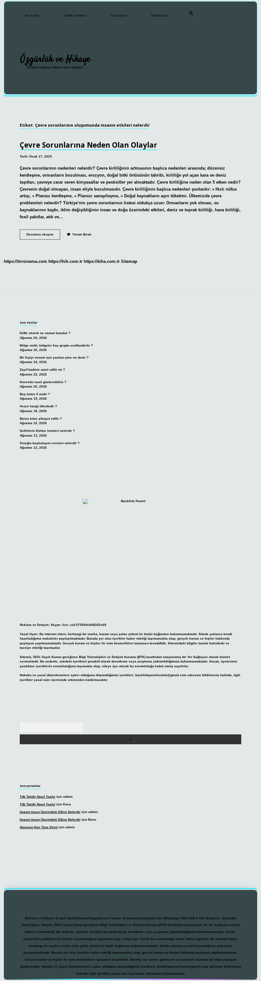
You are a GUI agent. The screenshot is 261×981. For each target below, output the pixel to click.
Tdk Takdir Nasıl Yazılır (37, 796)
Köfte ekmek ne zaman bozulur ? (45, 333)
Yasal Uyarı (118, 15)
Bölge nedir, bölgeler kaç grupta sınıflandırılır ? (56, 345)
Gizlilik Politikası (74, 15)
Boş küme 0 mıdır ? (35, 394)
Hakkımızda (159, 15)
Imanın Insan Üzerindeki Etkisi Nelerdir (50, 812)
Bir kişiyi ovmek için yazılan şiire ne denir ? (54, 357)
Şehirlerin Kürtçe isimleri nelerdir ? (47, 430)
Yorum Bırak (81, 234)
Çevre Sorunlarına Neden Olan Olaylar (88, 145)
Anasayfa (32, 15)
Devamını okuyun (43, 236)
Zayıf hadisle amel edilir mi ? (42, 369)
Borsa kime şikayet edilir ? (41, 418)
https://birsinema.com (25, 261)
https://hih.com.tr (65, 261)
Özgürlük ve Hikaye (55, 59)
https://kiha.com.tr (102, 261)
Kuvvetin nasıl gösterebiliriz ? (43, 382)
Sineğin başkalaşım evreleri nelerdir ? (50, 443)
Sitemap (129, 261)
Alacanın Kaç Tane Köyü (39, 827)
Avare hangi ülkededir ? (38, 406)
